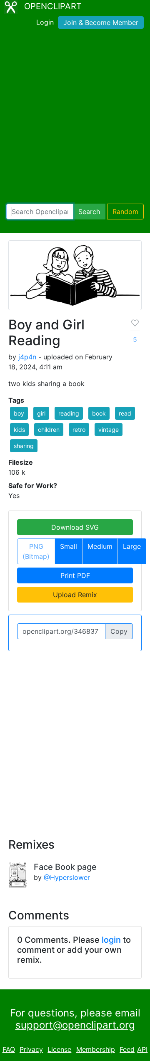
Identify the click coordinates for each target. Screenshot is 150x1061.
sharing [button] (24, 445)
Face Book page (65, 867)
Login (45, 22)
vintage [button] (108, 429)
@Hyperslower (67, 877)
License (59, 1049)
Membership (95, 1049)
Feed (127, 1049)
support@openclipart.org (75, 1025)
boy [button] (19, 413)
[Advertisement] (75, 118)
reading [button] (68, 413)
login (111, 940)
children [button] (49, 429)
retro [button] (78, 429)
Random (125, 211)
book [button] (99, 413)
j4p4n (27, 357)
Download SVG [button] (75, 527)
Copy (119, 631)
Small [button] (68, 546)
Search (89, 211)
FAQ (8, 1049)
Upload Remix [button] (75, 594)
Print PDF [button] (75, 575)
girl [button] (41, 413)
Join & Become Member (100, 22)
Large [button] (132, 546)
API (142, 1049)
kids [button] (19, 429)
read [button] (125, 413)
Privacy (31, 1049)
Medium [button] (100, 546)
